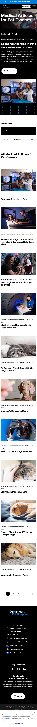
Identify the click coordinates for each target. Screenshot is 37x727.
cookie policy (7, 718)
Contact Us (14, 634)
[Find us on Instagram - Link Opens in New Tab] (18, 669)
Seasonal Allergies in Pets (14, 199)
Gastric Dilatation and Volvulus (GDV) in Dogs (16, 533)
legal (28, 706)
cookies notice (9, 706)
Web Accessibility (16, 649)
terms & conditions (17, 708)
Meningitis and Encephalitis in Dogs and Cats (16, 326)
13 (28, 594)
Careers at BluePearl (17, 642)
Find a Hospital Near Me (18, 638)
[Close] (35, 712)
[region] (18, 718)
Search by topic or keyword (13, 139)
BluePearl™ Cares (16, 645)
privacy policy (19, 706)
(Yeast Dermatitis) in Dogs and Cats (17, 369)
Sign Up (19, 696)
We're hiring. (27, 2)
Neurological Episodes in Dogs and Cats (16, 284)
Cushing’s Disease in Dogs (14, 411)
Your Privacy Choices (18, 653)
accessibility (28, 708)
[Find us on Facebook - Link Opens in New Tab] (12, 669)
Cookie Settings (18, 723)
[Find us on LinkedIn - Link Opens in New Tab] (24, 669)
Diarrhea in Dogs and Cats (14, 492)
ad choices (6, 708)
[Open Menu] (34, 6)
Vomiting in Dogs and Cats (14, 575)
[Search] (32, 139)
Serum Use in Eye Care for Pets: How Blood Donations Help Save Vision (17, 242)
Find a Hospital (26, 6)
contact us (17, 709)
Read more (8, 71)
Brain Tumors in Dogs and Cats (16, 452)
